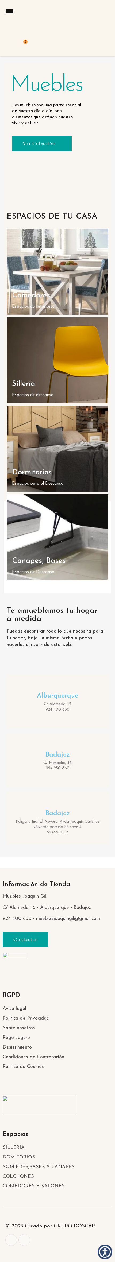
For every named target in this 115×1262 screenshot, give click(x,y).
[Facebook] (11, 1240)
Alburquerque (57, 696)
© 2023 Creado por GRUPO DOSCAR (50, 1226)
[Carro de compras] (23, 45)
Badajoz (57, 755)
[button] (42, 143)
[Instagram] (24, 1240)
